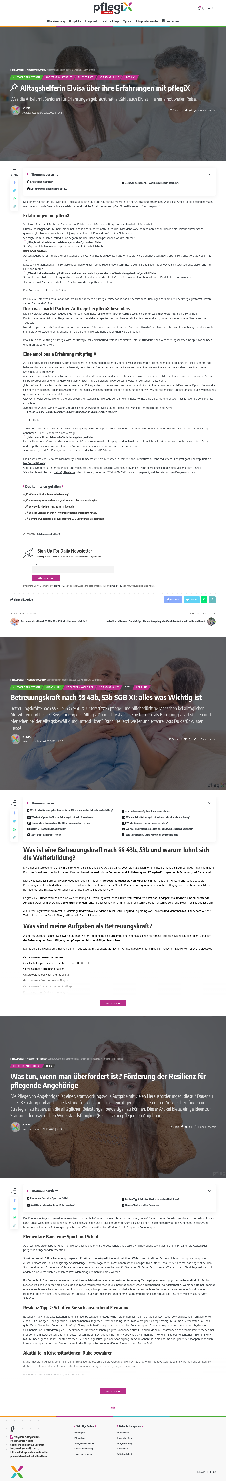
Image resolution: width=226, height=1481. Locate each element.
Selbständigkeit (109, 77)
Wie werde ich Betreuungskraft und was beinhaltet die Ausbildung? (158, 817)
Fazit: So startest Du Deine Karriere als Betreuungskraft (151, 834)
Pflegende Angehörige (79, 687)
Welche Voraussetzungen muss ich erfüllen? (147, 823)
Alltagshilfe (53, 687)
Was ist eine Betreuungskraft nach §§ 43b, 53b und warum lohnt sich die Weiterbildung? (71, 810)
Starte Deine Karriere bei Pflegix (46, 834)
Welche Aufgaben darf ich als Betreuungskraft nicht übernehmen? (62, 817)
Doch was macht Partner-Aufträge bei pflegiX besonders (152, 182)
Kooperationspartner (59, 77)
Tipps (128, 687)
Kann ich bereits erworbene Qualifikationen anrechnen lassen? (61, 823)
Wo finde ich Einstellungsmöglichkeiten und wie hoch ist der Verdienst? (159, 828)
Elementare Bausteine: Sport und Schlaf (49, 1198)
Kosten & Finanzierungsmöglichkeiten (48, 828)
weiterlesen (113, 1002)
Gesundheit (45, 1454)
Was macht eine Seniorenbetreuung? (49, 494)
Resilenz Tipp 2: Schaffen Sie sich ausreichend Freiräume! (152, 1199)
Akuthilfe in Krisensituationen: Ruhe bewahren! (52, 1205)
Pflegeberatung (33, 1446)
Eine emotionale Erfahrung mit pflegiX (48, 188)
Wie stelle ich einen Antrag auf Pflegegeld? (52, 506)
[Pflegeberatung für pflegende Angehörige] (113, 8)
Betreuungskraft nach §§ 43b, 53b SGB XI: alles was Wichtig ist (63, 500)
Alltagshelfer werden (36, 70)
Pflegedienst (85, 77)
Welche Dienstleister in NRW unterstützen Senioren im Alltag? (63, 512)
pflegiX (26, 107)
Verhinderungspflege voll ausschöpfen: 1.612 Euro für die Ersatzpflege (66, 518)
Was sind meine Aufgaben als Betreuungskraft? (147, 811)
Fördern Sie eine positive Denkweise (142, 1205)
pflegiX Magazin (17, 70)
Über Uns (130, 77)
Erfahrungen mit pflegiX (41, 181)
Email (35, 563)
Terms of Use (60, 585)
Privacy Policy (115, 585)
